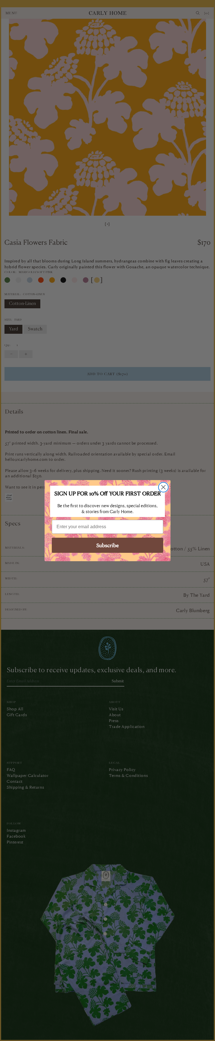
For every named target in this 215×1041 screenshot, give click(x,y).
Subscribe (107, 545)
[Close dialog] (163, 487)
